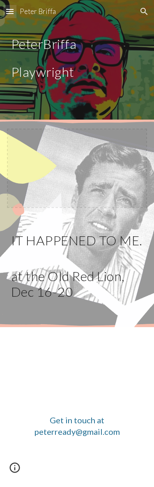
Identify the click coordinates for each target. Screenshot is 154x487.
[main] (77, 58)
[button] (10, 11)
